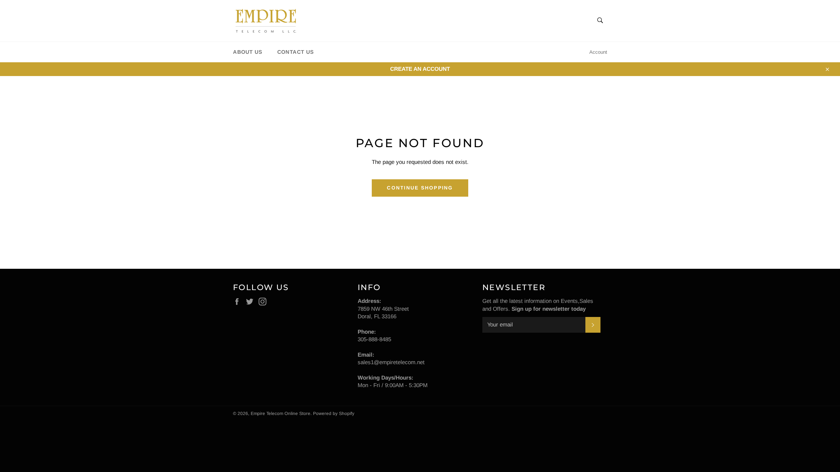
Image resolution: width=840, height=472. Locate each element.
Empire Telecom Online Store (280, 413)
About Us (247, 52)
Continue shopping (420, 187)
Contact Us (295, 52)
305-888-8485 (374, 339)
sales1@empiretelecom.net (391, 362)
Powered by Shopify (333, 413)
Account (598, 52)
